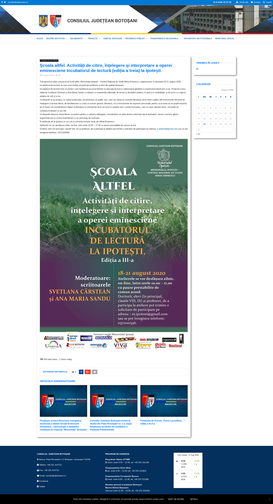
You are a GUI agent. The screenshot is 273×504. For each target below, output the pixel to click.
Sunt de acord (176, 499)
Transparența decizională (164, 38)
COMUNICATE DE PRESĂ (49, 60)
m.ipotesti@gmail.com (167, 129)
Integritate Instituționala (198, 38)
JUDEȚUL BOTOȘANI (112, 38)
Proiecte (93, 38)
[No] (269, 499)
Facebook (43, 481)
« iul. (198, 134)
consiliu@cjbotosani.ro (18, 2)
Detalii (193, 499)
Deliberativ (76, 38)
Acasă (40, 38)
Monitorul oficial (224, 38)
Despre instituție (55, 38)
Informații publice (135, 38)
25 (204, 124)
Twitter (42, 486)
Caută (269, 2)
